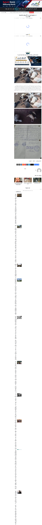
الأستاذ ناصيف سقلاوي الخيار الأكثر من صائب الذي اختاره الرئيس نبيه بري (15, 433)
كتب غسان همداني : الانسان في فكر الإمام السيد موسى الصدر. (15, 406)
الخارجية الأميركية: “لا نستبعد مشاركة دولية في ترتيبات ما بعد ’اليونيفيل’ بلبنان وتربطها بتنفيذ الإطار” (15, 296)
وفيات (6, 8)
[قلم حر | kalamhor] (21, 4)
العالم (20, 8)
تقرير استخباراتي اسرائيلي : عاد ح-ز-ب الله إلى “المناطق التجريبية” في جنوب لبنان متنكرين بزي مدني (15, 244)
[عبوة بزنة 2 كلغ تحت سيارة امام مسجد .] (28, 180)
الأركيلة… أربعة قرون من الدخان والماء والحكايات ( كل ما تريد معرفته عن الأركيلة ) (15, 209)
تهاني (13, 8)
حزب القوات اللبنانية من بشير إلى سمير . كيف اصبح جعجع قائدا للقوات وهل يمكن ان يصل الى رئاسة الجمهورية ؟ (15, 338)
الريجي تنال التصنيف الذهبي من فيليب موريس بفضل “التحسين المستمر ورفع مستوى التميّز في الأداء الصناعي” (15, 469)
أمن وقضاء (16, 8)
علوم (9, 8)
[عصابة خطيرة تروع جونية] (37, 180)
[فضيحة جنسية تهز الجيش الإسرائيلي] (19, 265)
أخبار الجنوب (31, 8)
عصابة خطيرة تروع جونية (37, 183)
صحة (11, 8)
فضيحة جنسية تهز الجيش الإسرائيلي (15, 271)
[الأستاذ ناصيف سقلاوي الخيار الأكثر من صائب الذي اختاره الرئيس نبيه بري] (19, 421)
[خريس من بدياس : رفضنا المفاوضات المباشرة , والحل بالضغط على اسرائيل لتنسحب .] (19, 362)
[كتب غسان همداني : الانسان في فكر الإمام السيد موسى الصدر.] (19, 394)
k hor (25, 168)
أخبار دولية (26, 8)
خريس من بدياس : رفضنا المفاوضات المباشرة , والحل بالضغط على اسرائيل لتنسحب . (15, 377)
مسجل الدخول (27, 190)
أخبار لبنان (35, 8)
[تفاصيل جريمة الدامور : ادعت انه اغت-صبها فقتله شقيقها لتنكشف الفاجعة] (18, 180)
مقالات (22, 8)
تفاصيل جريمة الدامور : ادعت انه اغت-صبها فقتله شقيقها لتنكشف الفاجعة (18, 184)
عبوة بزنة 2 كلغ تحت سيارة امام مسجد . (28, 183)
